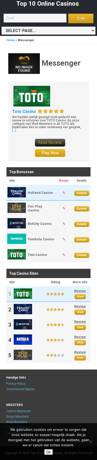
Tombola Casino (41, 239)
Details (82, 193)
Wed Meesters (16, 422)
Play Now (50, 152)
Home (10, 40)
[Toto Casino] (31, 95)
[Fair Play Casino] (17, 212)
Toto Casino (24, 111)
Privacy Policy (16, 384)
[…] (14, 130)
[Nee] (90, 441)
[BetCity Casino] (17, 227)
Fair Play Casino (35, 208)
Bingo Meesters (17, 416)
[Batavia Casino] (23, 344)
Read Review (50, 142)
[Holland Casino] (17, 196)
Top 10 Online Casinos (47, 3)
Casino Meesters (18, 411)
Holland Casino (40, 193)
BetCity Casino (39, 224)
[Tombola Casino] (16, 243)
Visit (80, 296)
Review (80, 291)
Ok (48, 452)
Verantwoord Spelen (20, 389)
